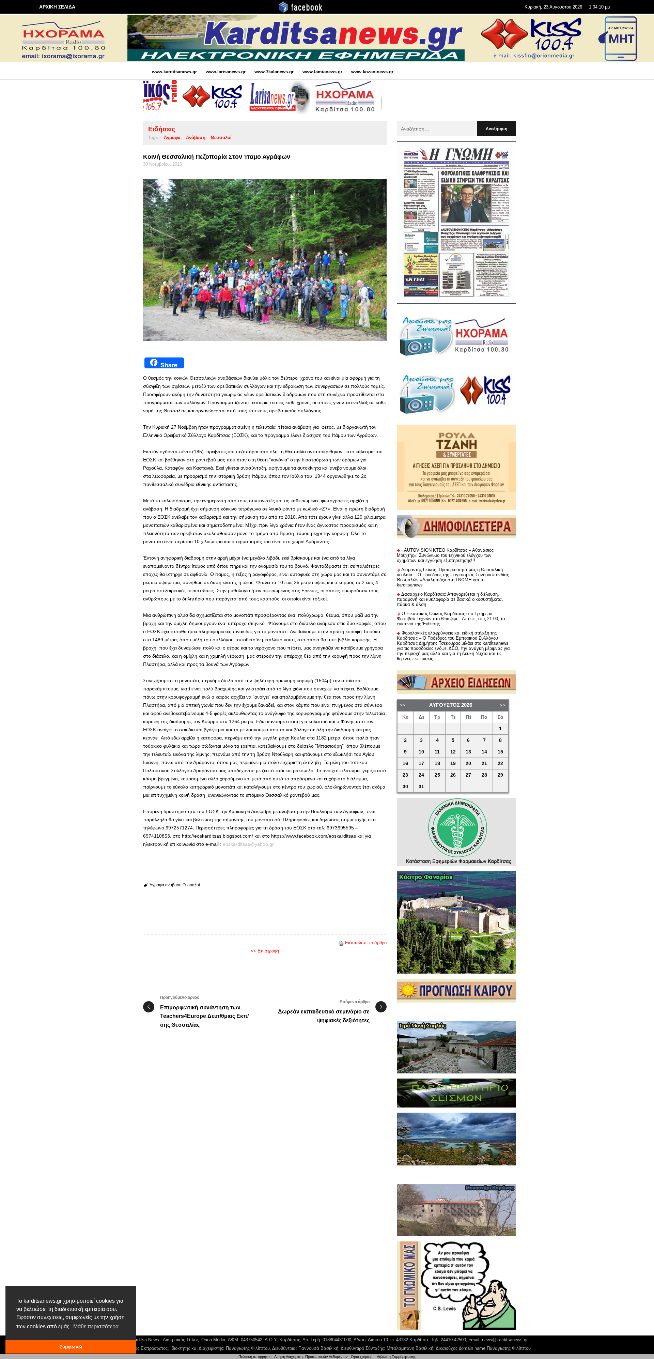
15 (500, 751)
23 (405, 775)
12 (453, 751)
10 (421, 751)
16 (405, 763)
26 (453, 775)
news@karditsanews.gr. (505, 1339)
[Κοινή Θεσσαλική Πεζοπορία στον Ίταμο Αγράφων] (265, 260)
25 (437, 775)
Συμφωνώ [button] (71, 1346)
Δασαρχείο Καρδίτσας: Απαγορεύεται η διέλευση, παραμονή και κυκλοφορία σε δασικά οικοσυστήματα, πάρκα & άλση (450, 599)
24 (421, 775)
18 (437, 763)
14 (484, 751)
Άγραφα (172, 137)
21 (484, 763)
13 (468, 751)
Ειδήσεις (161, 129)
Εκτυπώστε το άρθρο (366, 942)
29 (500, 775)
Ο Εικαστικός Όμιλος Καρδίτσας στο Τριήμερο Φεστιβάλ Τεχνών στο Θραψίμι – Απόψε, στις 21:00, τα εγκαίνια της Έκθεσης (451, 618)
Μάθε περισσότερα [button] (96, 1326)
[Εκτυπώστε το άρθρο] (341, 942)
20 (468, 763)
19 (453, 763)
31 (421, 786)
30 (405, 786)
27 (468, 775)
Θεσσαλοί (221, 137)
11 (437, 751)
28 (484, 775)
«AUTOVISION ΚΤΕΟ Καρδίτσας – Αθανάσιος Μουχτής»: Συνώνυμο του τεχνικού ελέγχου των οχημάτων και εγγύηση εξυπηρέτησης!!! (445, 555)
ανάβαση (195, 137)
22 (500, 763)
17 (421, 763)
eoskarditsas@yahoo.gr (248, 844)
